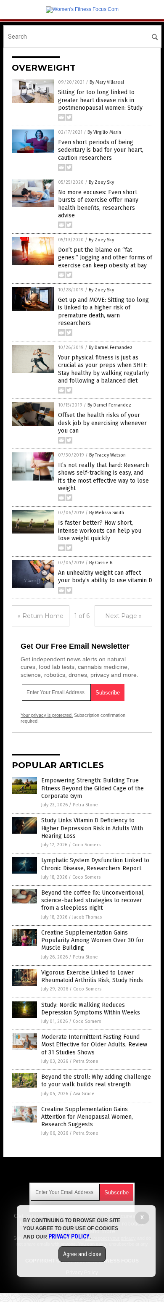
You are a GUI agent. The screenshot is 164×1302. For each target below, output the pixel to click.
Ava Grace (84, 1093)
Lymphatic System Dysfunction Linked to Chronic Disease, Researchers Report (95, 864)
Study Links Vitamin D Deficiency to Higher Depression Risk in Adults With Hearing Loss (92, 828)
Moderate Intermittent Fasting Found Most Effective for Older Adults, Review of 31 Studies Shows (94, 1044)
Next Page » (123, 616)
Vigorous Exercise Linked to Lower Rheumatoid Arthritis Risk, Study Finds (92, 976)
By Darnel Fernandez (110, 347)
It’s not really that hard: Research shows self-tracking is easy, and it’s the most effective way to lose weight (103, 477)
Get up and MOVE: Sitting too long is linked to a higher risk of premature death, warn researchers (103, 311)
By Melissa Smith (106, 512)
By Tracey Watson (107, 455)
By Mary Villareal (107, 82)
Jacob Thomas (87, 917)
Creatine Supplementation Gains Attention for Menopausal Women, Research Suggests (87, 1117)
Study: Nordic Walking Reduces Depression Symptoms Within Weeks (90, 1008)
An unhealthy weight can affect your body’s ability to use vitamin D (105, 576)
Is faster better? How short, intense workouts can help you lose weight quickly (99, 530)
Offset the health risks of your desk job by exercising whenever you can (102, 423)
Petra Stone (85, 805)
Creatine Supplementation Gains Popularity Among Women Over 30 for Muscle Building (92, 940)
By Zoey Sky (101, 182)
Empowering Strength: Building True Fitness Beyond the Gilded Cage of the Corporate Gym (92, 788)
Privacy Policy (69, 1236)
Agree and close (82, 1254)
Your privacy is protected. (47, 715)
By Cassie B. (101, 562)
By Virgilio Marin (104, 132)
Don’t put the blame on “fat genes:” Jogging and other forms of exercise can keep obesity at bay (105, 257)
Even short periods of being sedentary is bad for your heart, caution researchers (100, 150)
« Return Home (40, 616)
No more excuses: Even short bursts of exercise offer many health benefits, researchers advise (98, 204)
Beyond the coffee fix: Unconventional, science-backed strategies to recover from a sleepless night (93, 900)
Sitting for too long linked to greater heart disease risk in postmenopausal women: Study (100, 100)
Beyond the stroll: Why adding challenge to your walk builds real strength (96, 1080)
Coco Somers (86, 845)
